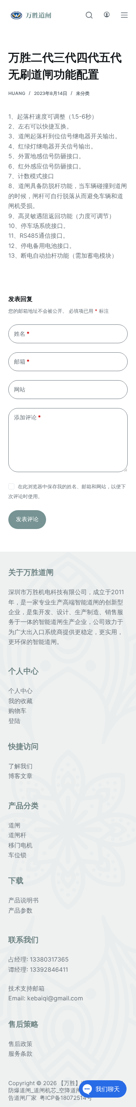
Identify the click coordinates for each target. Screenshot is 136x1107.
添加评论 (27, 417)
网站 (19, 389)
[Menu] (124, 15)
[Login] (107, 15)
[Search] (89, 15)
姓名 (21, 333)
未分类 (83, 93)
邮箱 (21, 361)
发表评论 (27, 519)
